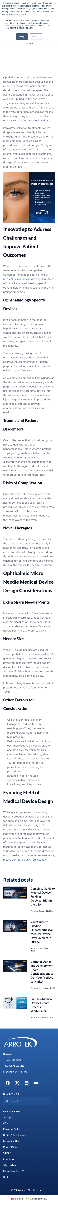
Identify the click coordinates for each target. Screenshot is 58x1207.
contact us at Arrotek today (29, 859)
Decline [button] (35, 36)
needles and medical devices (35, 120)
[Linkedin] (26, 1083)
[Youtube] (36, 1083)
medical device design (16, 279)
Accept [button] (22, 36)
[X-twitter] (17, 1083)
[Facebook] (7, 1083)
